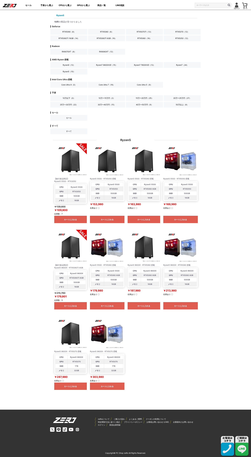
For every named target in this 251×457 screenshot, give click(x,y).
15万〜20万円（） (144, 98)
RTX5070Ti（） (144, 32)
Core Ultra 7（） (107, 85)
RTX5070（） (182, 32)
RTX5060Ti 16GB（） (69, 38)
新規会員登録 (114, 425)
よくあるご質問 (135, 419)
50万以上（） (182, 104)
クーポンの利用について (156, 419)
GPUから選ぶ (83, 5)
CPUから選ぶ (65, 5)
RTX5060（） (144, 38)
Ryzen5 (60, 15)
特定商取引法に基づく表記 (109, 422)
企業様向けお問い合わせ (183, 422)
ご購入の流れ (119, 419)
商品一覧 (101, 5)
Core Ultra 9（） (68, 85)
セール (28, 5)
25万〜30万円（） (69, 104)
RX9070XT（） (69, 52)
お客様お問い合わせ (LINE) (158, 422)
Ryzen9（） (69, 65)
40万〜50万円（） (144, 104)
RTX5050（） (182, 38)
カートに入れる (70, 219)
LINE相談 (120, 5)
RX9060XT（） (106, 52)
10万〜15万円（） (107, 98)
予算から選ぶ (47, 5)
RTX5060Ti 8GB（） (106, 38)
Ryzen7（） (182, 65)
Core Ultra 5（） (144, 85)
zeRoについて (104, 419)
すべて (69, 131)
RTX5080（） (106, 32)
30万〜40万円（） (107, 104)
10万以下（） (69, 98)
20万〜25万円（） (182, 98)
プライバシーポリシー (133, 422)
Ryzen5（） (69, 71)
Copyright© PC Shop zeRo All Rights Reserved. (125, 453)
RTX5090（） (68, 32)
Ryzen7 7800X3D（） (144, 65)
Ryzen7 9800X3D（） (106, 65)
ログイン (101, 425)
